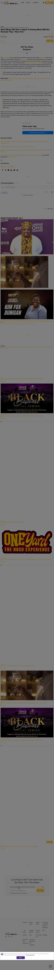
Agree (20, 957)
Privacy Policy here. (30, 955)
